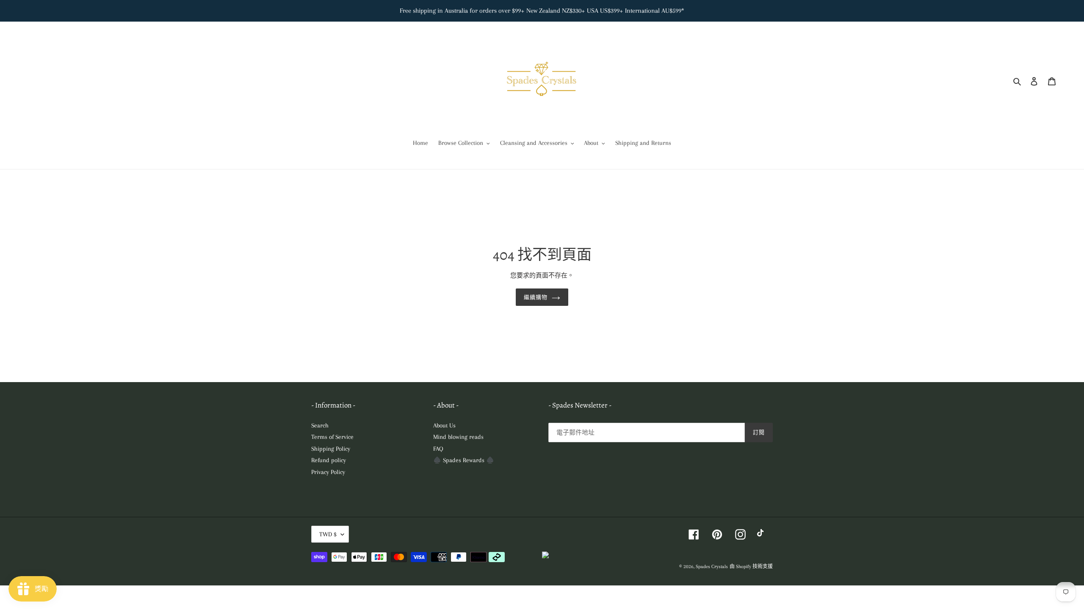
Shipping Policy (330, 448)
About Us (444, 425)
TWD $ (328, 534)
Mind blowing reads (458, 436)
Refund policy (328, 460)
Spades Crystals (712, 566)
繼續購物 (536, 297)
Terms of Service (332, 436)
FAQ (438, 448)
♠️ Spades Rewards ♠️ (463, 460)
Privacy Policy (328, 472)
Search (320, 425)
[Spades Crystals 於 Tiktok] (762, 534)
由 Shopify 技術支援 (751, 566)
